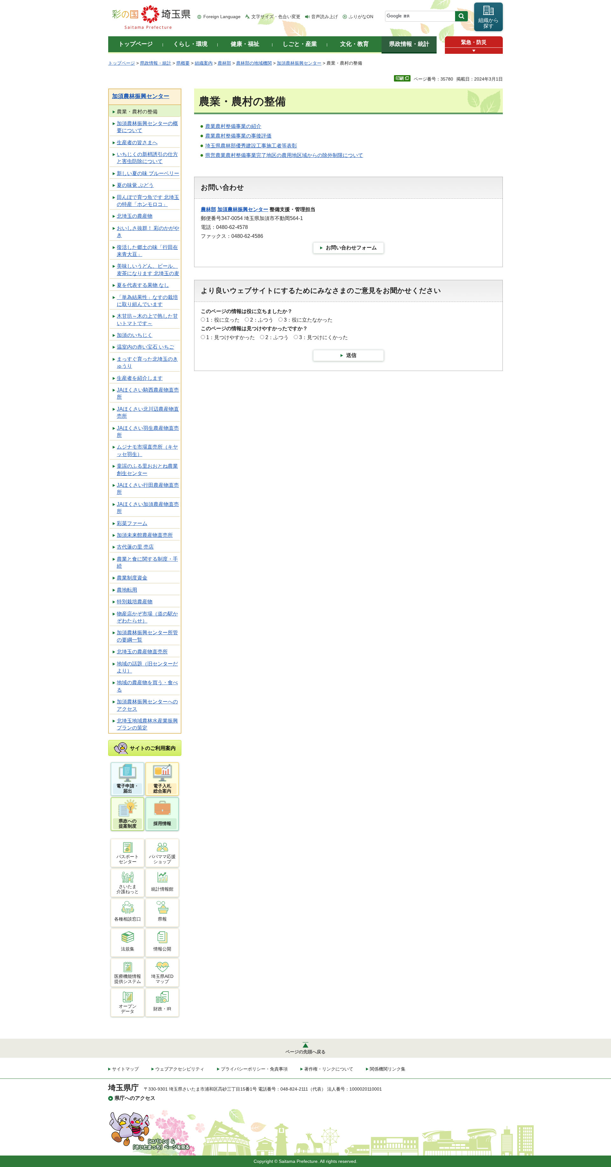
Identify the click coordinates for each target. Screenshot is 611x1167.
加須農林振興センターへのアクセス (147, 705)
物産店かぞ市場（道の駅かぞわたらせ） (147, 617)
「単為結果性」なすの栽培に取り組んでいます (147, 301)
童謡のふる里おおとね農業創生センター (147, 469)
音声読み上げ (324, 16)
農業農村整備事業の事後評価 (238, 136)
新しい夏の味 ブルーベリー (148, 173)
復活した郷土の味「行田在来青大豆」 (147, 251)
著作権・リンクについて (328, 1068)
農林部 (224, 63)
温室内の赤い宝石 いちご (145, 347)
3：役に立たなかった (308, 320)
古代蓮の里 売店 (135, 547)
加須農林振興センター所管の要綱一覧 (147, 636)
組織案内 (204, 63)
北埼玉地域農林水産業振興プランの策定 (147, 724)
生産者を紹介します (140, 378)
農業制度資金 (132, 577)
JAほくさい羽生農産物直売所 (148, 431)
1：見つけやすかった (230, 337)
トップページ (121, 63)
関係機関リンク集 (387, 1068)
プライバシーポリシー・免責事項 (254, 1068)
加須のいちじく (134, 335)
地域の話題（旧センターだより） (147, 667)
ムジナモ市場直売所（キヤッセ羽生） (147, 450)
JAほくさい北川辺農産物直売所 (148, 412)
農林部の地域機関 (254, 63)
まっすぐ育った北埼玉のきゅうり (147, 362)
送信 (351, 355)
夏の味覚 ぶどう (135, 185)
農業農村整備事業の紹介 (233, 126)
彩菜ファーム (132, 523)
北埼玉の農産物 (134, 216)
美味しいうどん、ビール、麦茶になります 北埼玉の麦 (148, 269)
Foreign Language (222, 16)
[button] (474, 51)
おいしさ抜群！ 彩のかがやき (148, 231)
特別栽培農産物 (134, 601)
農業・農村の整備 (137, 111)
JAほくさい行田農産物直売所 (148, 488)
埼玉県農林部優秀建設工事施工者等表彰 (251, 145)
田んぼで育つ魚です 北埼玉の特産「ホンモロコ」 (148, 201)
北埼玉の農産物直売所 (142, 651)
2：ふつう (261, 320)
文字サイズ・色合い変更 (275, 16)
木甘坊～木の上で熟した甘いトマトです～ (147, 319)
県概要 (183, 63)
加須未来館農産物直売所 (145, 535)
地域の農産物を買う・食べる (147, 686)
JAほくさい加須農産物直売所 (148, 508)
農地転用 (127, 590)
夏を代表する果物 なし (143, 285)
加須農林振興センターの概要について (147, 127)
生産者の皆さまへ (137, 142)
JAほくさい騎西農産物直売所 (148, 393)
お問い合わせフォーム (351, 247)
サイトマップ (125, 1068)
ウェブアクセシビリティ (179, 1068)
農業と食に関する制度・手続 (147, 562)
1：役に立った (223, 320)
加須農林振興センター (299, 63)
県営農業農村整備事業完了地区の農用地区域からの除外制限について (284, 155)
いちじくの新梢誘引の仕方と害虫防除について (147, 158)
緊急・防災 (474, 42)
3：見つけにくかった (323, 337)
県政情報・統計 (155, 63)
